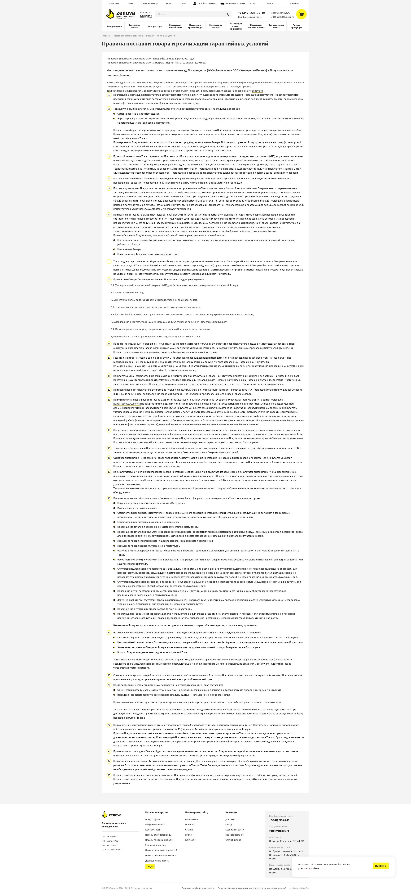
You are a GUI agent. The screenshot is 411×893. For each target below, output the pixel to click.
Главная (106, 35)
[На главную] (111, 815)
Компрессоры (155, 26)
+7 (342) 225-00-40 (251, 13)
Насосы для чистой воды (175, 26)
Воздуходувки (114, 26)
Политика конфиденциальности (198, 888)
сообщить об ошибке (299, 888)
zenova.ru (257, 90)
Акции (168, 3)
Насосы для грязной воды (195, 26)
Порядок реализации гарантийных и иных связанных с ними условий (252, 888)
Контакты (294, 3)
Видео (130, 3)
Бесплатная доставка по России (240, 3)
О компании (114, 3)
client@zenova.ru (279, 830)
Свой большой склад (207, 3)
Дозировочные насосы (276, 26)
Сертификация (233, 840)
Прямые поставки (234, 834)
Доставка (230, 819)
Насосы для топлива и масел (256, 26)
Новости (189, 824)
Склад (228, 824)
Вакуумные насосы (134, 26)
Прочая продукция (296, 26)
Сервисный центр (149, 3)
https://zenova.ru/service (127, 403)
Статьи (183, 3)
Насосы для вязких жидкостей (236, 26)
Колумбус (146, 15)
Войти (270, 3)
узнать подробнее (308, 868)
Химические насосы (215, 26)
